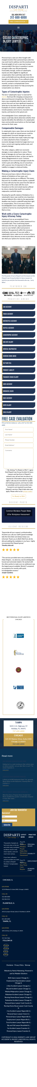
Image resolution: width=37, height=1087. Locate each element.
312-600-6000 (18, 17)
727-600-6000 (18, 731)
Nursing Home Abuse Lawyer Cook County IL (18, 1007)
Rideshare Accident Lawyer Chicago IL (18, 994)
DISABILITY (31, 853)
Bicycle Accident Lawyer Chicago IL (18, 989)
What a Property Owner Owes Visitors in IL (15, 792)
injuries (4, 97)
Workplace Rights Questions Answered (14, 776)
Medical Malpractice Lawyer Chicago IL (18, 991)
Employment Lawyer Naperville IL (18, 1019)
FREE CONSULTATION (17, 21)
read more (6, 769)
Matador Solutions (21, 973)
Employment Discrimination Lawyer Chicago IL (19, 982)
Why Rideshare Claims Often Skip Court (14, 761)
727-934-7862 (6, 938)
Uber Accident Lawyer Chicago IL (18, 986)
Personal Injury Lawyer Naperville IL (18, 1017)
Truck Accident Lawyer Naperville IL (18, 1022)
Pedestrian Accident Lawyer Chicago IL (18, 1000)
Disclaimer (10, 965)
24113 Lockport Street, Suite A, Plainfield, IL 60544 (16, 911)
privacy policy (27, 491)
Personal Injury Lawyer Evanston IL (18, 1031)
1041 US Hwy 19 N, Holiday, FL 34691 (12, 931)
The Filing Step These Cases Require (23, 866)
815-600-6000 (6, 919)
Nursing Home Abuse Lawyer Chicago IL (18, 997)
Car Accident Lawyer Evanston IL (18, 1028)
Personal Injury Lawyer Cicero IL (18, 1014)
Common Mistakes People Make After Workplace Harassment (24, 850)
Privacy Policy (19, 965)
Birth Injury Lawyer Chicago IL (18, 978)
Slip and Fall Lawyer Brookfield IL (18, 1025)
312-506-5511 (6, 899)
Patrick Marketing (18, 971)
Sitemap (27, 965)
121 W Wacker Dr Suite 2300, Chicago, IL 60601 (15, 889)
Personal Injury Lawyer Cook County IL (18, 1003)
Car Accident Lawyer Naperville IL (18, 1011)
